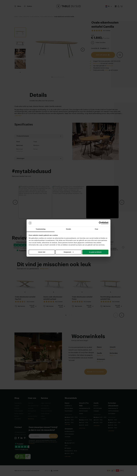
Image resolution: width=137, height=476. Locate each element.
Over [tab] (96, 229)
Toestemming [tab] (40, 229)
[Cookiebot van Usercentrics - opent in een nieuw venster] (100, 223)
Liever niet (41, 252)
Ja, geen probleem (95, 252)
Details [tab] (68, 229)
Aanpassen (67, 252)
